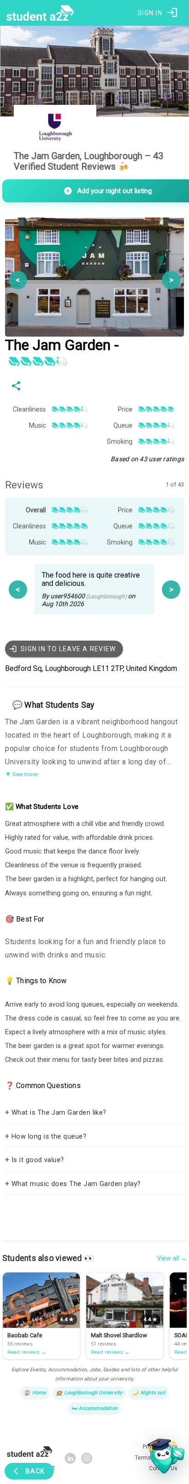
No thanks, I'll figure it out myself (94, 1467)
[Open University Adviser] (163, 1458)
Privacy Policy (132, 1447)
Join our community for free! (95, 1430)
